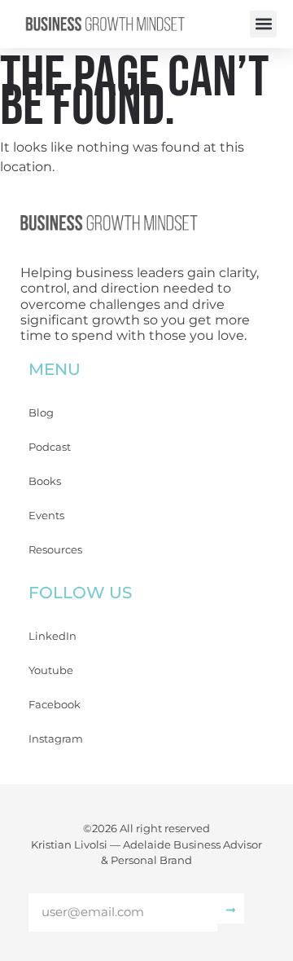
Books (44, 480)
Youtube (50, 670)
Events (46, 515)
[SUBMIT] (230, 908)
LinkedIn (52, 635)
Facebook (54, 704)
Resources (55, 549)
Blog (41, 412)
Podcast (49, 446)
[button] (263, 24)
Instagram (55, 738)
